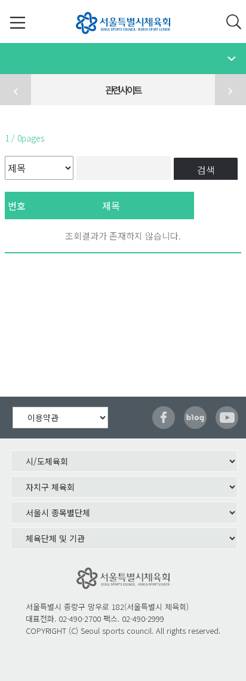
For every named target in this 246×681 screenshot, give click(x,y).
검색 (206, 169)
